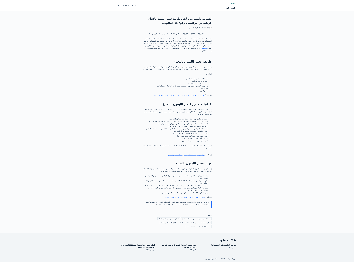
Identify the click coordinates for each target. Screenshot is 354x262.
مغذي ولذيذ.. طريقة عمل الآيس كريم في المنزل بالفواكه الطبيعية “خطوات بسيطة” (179, 95)
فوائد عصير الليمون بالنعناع (168, 222)
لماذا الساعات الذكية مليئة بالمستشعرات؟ (223, 245)
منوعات (189, 27)
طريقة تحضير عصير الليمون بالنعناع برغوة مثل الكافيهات (194, 222)
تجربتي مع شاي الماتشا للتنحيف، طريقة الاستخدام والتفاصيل (186, 155)
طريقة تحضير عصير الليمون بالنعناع (169, 219)
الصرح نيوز (230, 7)
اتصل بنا (134, 5)
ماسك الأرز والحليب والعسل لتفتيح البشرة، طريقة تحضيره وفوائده (185, 197)
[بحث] (119, 5)
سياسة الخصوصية (126, 5)
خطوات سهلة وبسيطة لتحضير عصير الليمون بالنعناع (196, 219)
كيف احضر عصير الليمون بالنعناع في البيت (198, 226)
